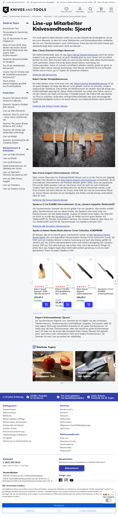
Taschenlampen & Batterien (15, 435)
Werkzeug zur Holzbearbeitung (17, 441)
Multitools (7, 416)
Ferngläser (7, 438)
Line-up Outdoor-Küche (14, 188)
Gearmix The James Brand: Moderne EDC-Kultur (15, 124)
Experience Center (68, 441)
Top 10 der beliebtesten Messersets (14, 66)
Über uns (64, 438)
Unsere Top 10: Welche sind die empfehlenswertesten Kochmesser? (16, 74)
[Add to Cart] (46, 304)
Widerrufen (65, 419)
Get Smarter (36, 16)
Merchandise (65, 447)
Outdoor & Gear (10, 428)
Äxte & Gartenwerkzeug (13, 431)
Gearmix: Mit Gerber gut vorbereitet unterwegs (14, 131)
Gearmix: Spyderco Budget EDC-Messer (15, 105)
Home (5, 16)
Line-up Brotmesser (12, 162)
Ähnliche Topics (11, 23)
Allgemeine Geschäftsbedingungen (75, 425)
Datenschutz (66, 422)
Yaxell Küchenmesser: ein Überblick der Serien (14, 167)
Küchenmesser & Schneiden (20, 16)
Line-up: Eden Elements (14, 111)
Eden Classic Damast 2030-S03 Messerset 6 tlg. (42, 291)
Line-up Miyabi (10, 136)
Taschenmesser (9, 409)
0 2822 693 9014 (11, 462)
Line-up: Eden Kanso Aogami (12, 179)
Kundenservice (66, 409)
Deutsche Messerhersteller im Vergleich (15, 60)
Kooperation (65, 451)
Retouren (64, 416)
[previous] (37, 281)
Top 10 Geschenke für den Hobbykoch (15, 39)
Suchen (90, 12)
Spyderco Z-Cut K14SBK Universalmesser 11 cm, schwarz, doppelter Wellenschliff (106, 291)
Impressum (65, 428)
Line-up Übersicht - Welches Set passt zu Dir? (15, 173)
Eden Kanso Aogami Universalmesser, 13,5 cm (84, 291)
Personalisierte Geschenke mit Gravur (15, 33)
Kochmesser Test (11, 28)
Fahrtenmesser (9, 412)
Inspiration (48, 16)
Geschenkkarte (67, 444)
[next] (110, 281)
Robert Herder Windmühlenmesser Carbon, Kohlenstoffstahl (63, 291)
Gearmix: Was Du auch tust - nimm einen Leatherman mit (16, 117)
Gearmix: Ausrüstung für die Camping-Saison (16, 141)
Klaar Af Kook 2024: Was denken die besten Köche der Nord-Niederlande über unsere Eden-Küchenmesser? (15, 50)
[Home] (24, 8)
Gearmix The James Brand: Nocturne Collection (15, 99)
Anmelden (80, 12)
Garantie (64, 412)
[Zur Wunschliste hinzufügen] (48, 259)
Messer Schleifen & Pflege (14, 419)
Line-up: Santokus (11, 185)
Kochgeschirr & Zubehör (13, 425)
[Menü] (113, 493)
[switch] (108, 500)
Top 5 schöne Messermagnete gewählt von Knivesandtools (14, 83)
